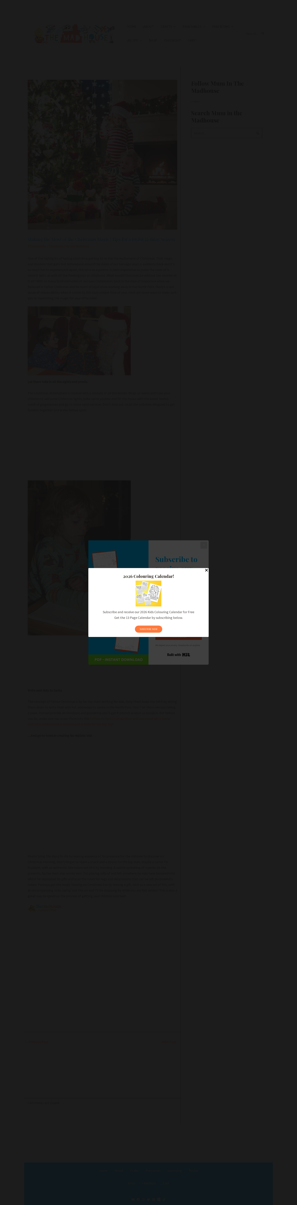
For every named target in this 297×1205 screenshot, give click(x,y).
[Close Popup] (206, 570)
